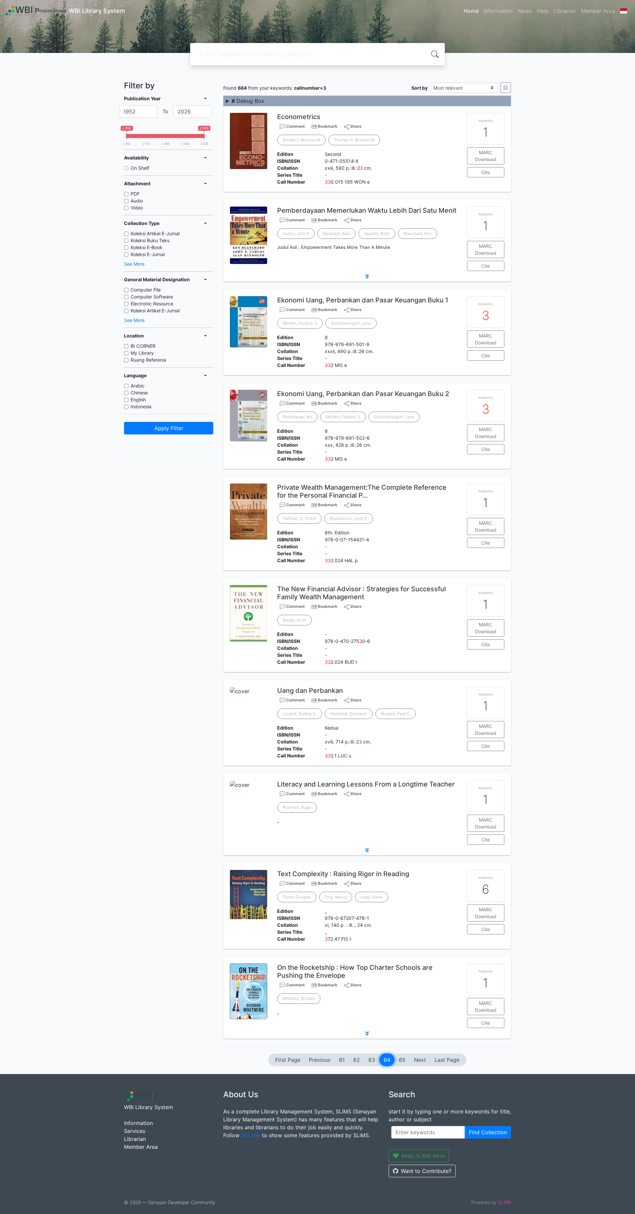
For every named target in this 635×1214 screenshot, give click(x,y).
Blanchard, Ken (417, 233)
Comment (295, 126)
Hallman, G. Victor (299, 518)
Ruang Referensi (148, 360)
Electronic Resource (152, 303)
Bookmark (327, 126)
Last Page (447, 1060)
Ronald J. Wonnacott (301, 139)
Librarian (565, 11)
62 (356, 1060)
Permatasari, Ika (297, 416)
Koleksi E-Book (146, 247)
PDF (135, 194)
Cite (485, 172)
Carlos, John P (296, 233)
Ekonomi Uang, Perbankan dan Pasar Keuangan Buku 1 (362, 300)
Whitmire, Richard (299, 998)
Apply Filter (168, 428)
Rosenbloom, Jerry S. (348, 518)
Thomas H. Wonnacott (354, 139)
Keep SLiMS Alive (423, 1155)
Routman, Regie (297, 807)
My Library (142, 353)
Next (420, 1060)
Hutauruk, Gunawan (348, 713)
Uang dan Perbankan (310, 691)
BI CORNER (143, 346)
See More (134, 264)
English (138, 399)
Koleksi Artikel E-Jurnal (155, 233)
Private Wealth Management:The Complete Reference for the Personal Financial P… (361, 491)
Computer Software (152, 296)
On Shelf (140, 168)
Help (543, 11)
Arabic (138, 385)
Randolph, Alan (336, 233)
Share (355, 126)
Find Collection (488, 1132)
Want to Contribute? (426, 1171)
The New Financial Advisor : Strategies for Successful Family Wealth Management (361, 593)
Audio (137, 200)
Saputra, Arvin (377, 233)
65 (402, 1060)
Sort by (419, 88)
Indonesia (141, 406)
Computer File (146, 289)
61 (342, 1060)
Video (137, 207)
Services (134, 1131)
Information (498, 11)
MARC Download (485, 156)
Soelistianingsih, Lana (351, 323)
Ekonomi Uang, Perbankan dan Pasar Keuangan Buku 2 (363, 394)
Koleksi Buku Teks (150, 240)
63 (371, 1060)
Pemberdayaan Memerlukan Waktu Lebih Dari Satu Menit (366, 210)
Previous (319, 1060)
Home (471, 11)
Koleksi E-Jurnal (148, 254)
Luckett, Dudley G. (300, 713)
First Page (287, 1060)
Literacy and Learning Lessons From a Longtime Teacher (366, 784)
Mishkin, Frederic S (300, 323)
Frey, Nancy (336, 896)
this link (250, 1135)
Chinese (139, 392)
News (525, 11)
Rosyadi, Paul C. (395, 713)
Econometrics (298, 117)
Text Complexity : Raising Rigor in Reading (343, 874)
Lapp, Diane (371, 896)
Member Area (598, 11)
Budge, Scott (294, 619)
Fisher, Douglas (297, 896)
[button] (367, 276)
